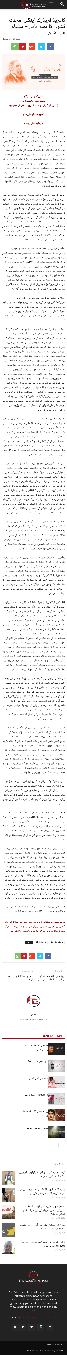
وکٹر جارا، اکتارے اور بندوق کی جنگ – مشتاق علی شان (45, 1063)
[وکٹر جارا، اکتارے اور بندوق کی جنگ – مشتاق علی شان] (56, 1066)
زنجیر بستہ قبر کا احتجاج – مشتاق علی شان (44, 1096)
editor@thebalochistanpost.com (40, 1317)
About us (59, 1344)
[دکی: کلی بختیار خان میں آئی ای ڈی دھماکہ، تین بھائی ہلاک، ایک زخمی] (8, 1230)
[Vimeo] (22, 1327)
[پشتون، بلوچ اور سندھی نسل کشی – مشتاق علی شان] (56, 1082)
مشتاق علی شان (56, 942)
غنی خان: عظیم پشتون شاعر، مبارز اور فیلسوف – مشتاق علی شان (45, 1047)
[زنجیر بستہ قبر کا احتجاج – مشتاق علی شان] (56, 1099)
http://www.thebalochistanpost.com (33, 1019)
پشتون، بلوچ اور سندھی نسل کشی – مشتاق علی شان (46, 1080)
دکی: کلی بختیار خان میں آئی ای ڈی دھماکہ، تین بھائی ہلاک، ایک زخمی (42, 1227)
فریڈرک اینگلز (40, 942)
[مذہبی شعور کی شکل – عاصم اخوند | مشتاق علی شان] (56, 1132)
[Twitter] (31, 1327)
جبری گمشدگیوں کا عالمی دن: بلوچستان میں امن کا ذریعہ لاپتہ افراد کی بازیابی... (41, 1191)
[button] (62, 4)
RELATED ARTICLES (52, 1036)
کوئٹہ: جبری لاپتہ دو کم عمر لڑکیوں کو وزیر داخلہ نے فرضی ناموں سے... (42, 1174)
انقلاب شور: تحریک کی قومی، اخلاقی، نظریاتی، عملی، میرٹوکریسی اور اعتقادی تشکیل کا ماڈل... (44, 1210)
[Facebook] (50, 1327)
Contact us (50, 1344)
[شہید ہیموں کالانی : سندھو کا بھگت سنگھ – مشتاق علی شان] (56, 1115)
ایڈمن (33, 1014)
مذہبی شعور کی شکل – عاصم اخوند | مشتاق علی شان (45, 1129)
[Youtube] (15, 1327)
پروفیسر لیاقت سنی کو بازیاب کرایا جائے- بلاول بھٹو (50, 977)
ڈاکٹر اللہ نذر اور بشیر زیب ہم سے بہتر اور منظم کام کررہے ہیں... (43, 1244)
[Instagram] (40, 1327)
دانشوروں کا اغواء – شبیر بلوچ (20, 977)
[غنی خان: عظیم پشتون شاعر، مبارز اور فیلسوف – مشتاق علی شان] (56, 1049)
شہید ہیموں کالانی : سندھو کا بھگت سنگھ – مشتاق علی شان (43, 1113)
